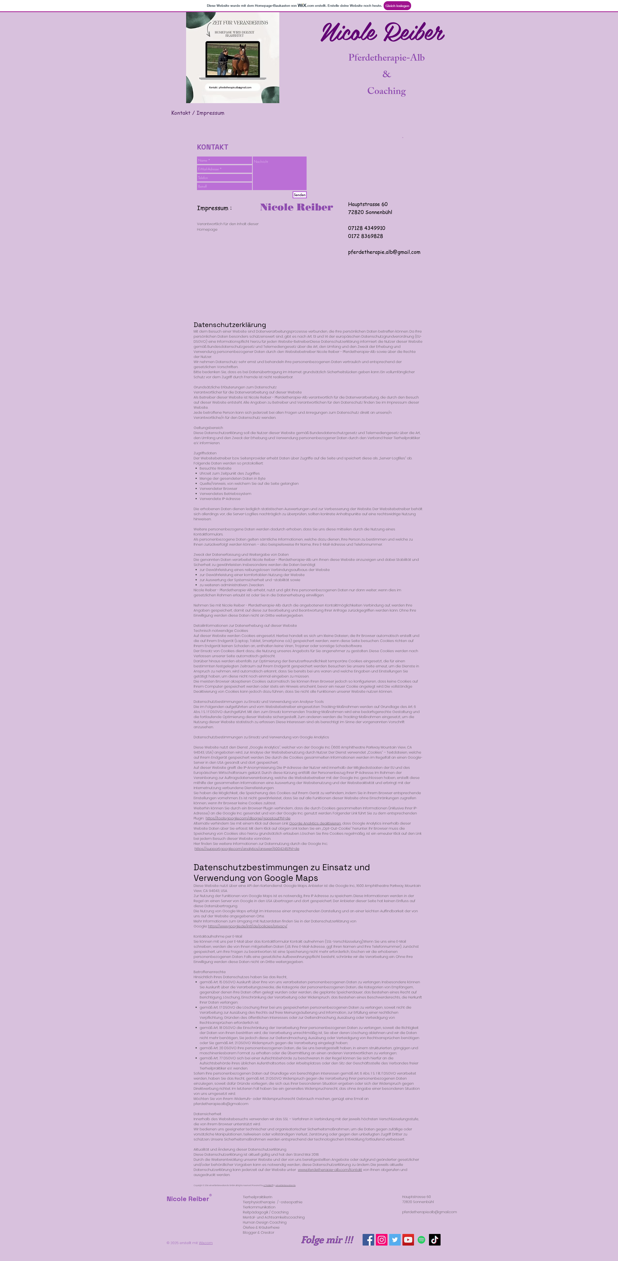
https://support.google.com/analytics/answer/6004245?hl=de (247, 848)
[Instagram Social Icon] (381, 1240)
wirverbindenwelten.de (285, 1185)
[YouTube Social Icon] (408, 1240)
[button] (402, 137)
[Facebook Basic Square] (368, 1240)
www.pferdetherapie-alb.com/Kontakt (330, 1169)
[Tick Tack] (435, 1240)
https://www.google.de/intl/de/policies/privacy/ (247, 926)
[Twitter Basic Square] (395, 1240)
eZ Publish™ (268, 1185)
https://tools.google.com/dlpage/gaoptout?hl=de (248, 818)
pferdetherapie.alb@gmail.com (384, 251)
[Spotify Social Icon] (421, 1240)
